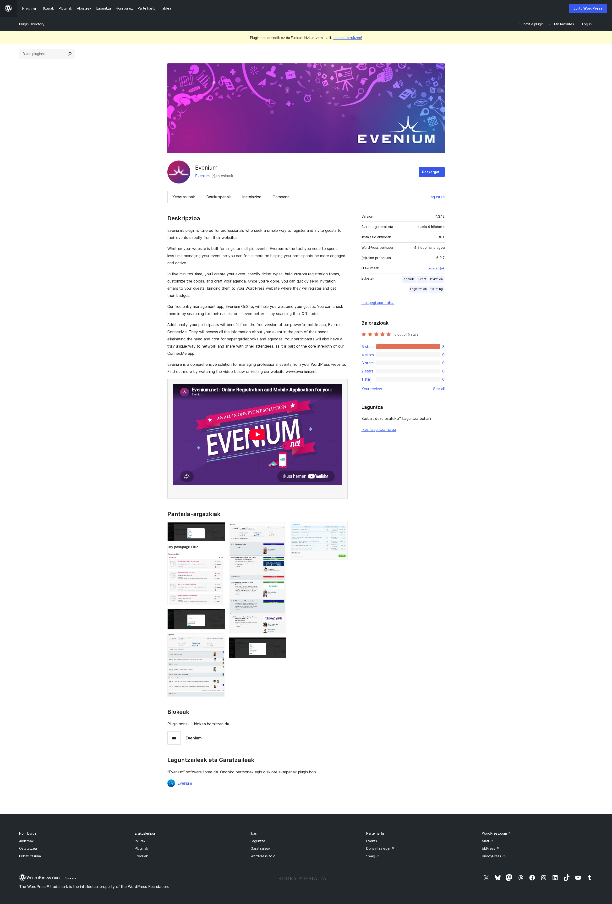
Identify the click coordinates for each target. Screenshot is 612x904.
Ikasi (254, 833)
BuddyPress (493, 856)
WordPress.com (496, 833)
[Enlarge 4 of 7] (218, 640)
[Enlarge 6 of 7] (279, 643)
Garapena (281, 196)
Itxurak (140, 841)
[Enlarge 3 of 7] (218, 615)
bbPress (490, 848)
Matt (487, 841)
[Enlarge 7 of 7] (341, 528)
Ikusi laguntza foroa (378, 429)
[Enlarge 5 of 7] (279, 528)
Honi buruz (27, 833)
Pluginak (141, 848)
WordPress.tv (263, 856)
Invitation (436, 279)
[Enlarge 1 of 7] (218, 528)
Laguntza (436, 196)
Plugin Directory (31, 24)
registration (418, 289)
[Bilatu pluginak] (70, 54)
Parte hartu (375, 833)
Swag (372, 856)
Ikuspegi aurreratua (377, 302)
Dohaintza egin (380, 848)
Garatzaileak (261, 848)
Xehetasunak (183, 196)
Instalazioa (251, 196)
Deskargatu (432, 172)
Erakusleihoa (145, 833)
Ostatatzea (28, 848)
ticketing (437, 289)
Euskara (70, 878)
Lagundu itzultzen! (347, 38)
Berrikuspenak (218, 196)
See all (439, 388)
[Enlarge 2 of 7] (218, 551)
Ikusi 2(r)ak (436, 268)
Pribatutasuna (30, 856)
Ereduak (141, 856)
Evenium (202, 175)
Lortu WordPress (588, 8)
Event (422, 279)
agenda (409, 279)
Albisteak (26, 841)
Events (371, 841)
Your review (371, 388)
